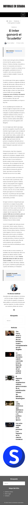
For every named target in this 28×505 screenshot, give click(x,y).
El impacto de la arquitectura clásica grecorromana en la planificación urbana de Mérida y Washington (21, 387)
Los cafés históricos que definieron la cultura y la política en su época (19, 411)
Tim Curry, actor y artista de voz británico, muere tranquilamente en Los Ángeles (21, 341)
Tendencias (14, 27)
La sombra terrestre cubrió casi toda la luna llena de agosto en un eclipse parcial (19, 363)
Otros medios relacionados (13, 275)
